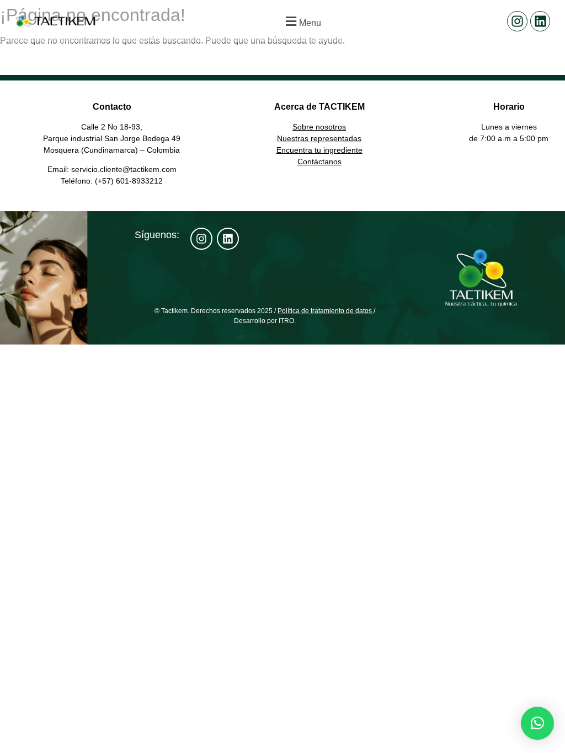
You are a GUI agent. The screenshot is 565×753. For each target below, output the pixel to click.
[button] (301, 21)
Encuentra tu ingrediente (319, 150)
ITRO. (287, 321)
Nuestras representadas (319, 138)
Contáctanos (319, 161)
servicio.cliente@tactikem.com (124, 169)
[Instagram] (517, 21)
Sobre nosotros (319, 126)
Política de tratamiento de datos (325, 311)
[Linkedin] (540, 21)
